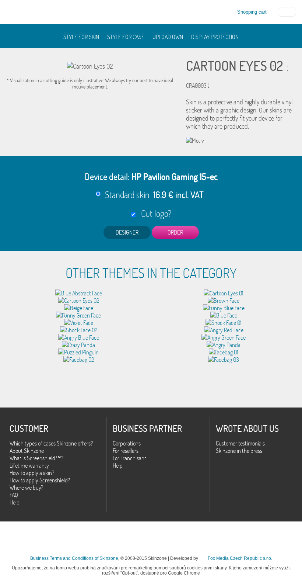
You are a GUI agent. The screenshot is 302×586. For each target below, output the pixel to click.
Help (15, 502)
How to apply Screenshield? (40, 480)
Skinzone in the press (239, 450)
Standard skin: (154, 194)
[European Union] (287, 11)
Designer (127, 232)
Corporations (127, 443)
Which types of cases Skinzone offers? (51, 443)
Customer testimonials (240, 443)
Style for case (125, 37)
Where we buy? (26, 487)
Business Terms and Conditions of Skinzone (74, 558)
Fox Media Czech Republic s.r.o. (240, 558)
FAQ (14, 495)
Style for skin (81, 37)
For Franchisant (129, 458)
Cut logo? (154, 213)
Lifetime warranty (29, 465)
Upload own (167, 37)
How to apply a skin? (32, 472)
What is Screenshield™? (36, 458)
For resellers (125, 450)
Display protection (215, 37)
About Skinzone (27, 450)
